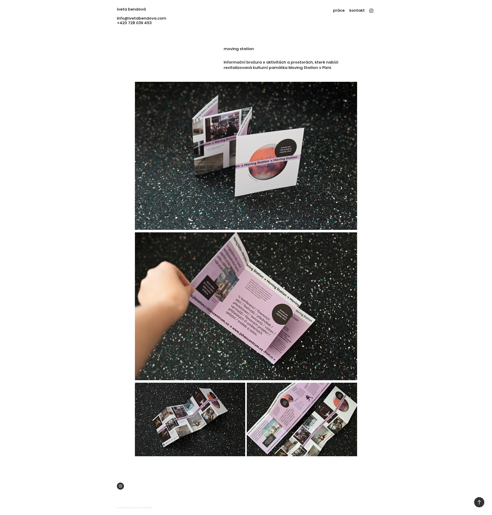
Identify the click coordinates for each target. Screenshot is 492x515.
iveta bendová (131, 9)
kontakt (357, 10)
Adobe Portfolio (142, 508)
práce (339, 10)
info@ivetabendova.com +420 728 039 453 (142, 20)
